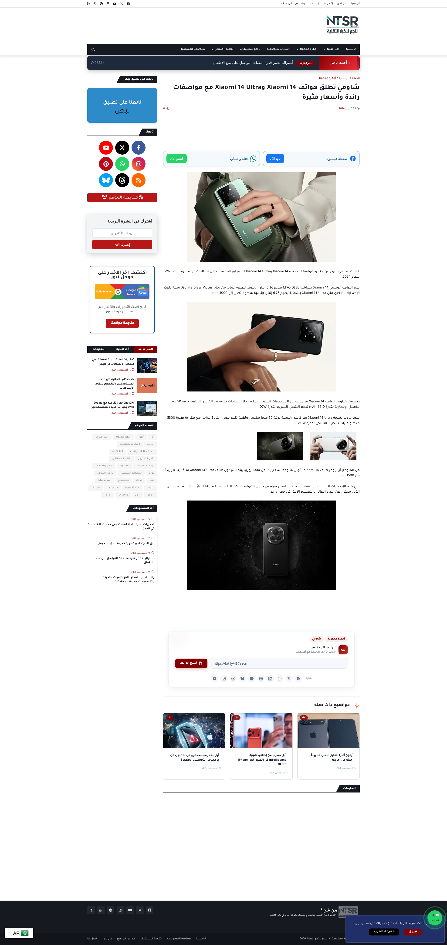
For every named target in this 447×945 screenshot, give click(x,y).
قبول (413, 932)
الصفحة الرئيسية (349, 78)
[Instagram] (223, 678)
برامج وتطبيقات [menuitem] (250, 49)
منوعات (95, 487)
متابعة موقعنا (122, 323)
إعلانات (314, 3)
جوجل (139, 480)
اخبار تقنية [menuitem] (332, 49)
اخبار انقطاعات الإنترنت (142, 451)
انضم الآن (176, 158)
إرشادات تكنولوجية (130, 444)
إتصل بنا (328, 3)
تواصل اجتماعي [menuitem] (224, 49)
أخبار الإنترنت (101, 437)
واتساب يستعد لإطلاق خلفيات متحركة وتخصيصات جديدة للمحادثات (128, 580)
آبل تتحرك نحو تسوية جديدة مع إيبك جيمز (126, 543)
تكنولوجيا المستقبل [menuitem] (192, 49)
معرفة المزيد (384, 932)
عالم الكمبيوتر (132, 487)
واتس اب (123, 495)
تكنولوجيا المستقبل (131, 473)
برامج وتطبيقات (103, 466)
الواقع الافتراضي (145, 466)
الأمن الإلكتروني (146, 459)
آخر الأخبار (122, 349)
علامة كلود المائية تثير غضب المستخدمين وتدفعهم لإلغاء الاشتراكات (115, 384)
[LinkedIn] (270, 678)
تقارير (151, 473)
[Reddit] (251, 678)
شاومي (316, 639)
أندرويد (150, 444)
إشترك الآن (122, 244)
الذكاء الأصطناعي (121, 459)
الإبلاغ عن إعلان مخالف (293, 3)
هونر (137, 495)
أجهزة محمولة (327, 78)
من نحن (341, 3)
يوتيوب (107, 495)
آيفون (141, 437)
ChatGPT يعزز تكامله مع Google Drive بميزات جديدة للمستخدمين (113, 405)
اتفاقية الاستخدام (151, 939)
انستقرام (124, 466)
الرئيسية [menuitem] (350, 49)
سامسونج (123, 480)
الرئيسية (355, 3)
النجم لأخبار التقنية (317, 939)
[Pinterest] (261, 678)
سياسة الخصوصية (179, 939)
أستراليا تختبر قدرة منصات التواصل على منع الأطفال (262, 63)
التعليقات (98, 349)
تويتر (151, 480)
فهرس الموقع (126, 939)
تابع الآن (275, 158)
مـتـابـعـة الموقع (123, 198)
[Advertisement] (172, 23)
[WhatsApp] (279, 678)
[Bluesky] (242, 678)
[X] (289, 678)
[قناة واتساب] (434, 917)
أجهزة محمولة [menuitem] (308, 49)
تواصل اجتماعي (105, 473)
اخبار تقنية (117, 451)
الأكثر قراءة (145, 349)
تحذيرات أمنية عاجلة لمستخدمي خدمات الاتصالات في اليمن (113, 362)
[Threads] (233, 678)
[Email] (214, 678)
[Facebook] (298, 678)
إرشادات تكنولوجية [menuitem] (278, 49)
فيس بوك (112, 487)
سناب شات (104, 480)
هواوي (150, 495)
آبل (152, 437)
